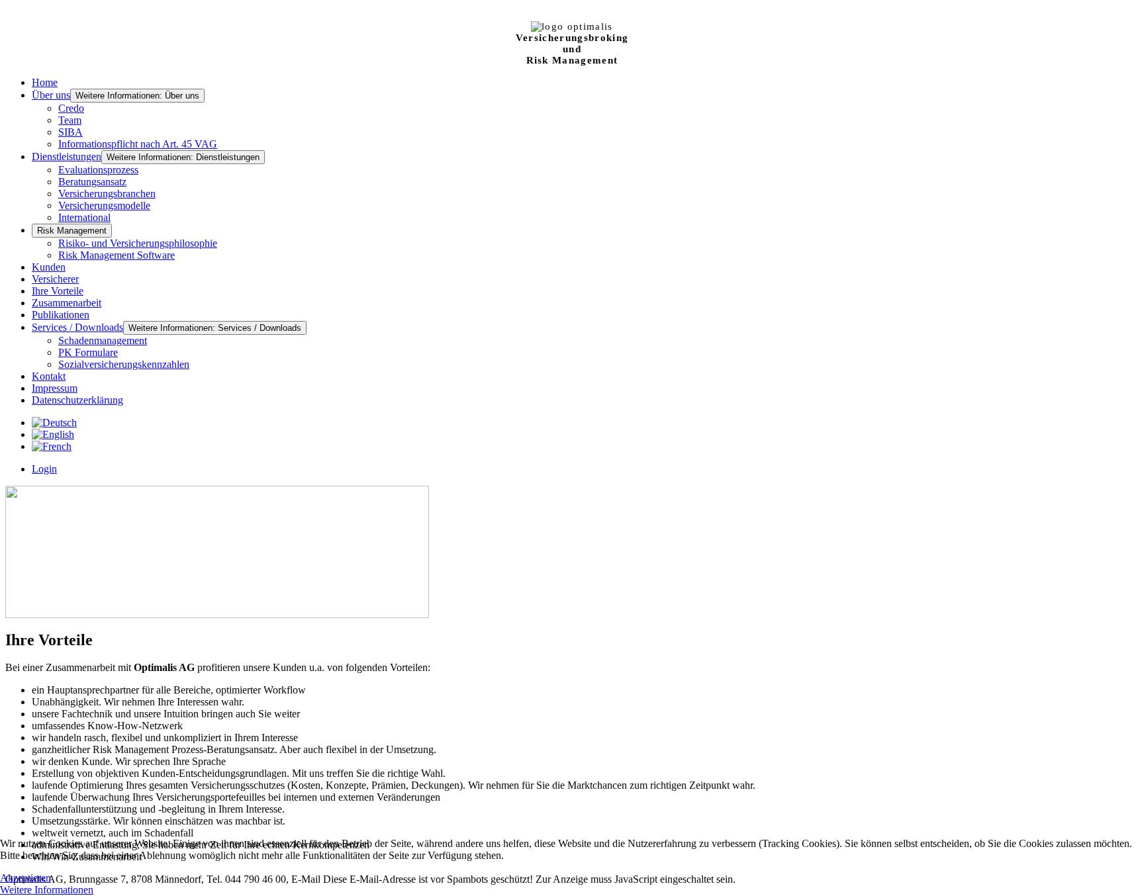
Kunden (49, 267)
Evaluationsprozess (98, 169)
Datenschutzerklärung (77, 400)
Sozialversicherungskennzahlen (123, 364)
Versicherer (55, 279)
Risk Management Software (116, 255)
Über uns (51, 95)
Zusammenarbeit (66, 302)
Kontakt (49, 376)
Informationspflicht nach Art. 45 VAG (137, 144)
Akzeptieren (25, 877)
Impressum (54, 388)
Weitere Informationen (46, 889)
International (84, 217)
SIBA (70, 132)
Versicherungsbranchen (107, 193)
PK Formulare (88, 352)
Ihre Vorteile (57, 290)
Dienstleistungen (66, 156)
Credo (71, 108)
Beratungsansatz (92, 181)
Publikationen (60, 314)
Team (69, 120)
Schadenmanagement (102, 340)
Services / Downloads (77, 327)
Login (44, 468)
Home (45, 82)
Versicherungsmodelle (104, 205)
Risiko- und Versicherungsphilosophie (137, 243)
